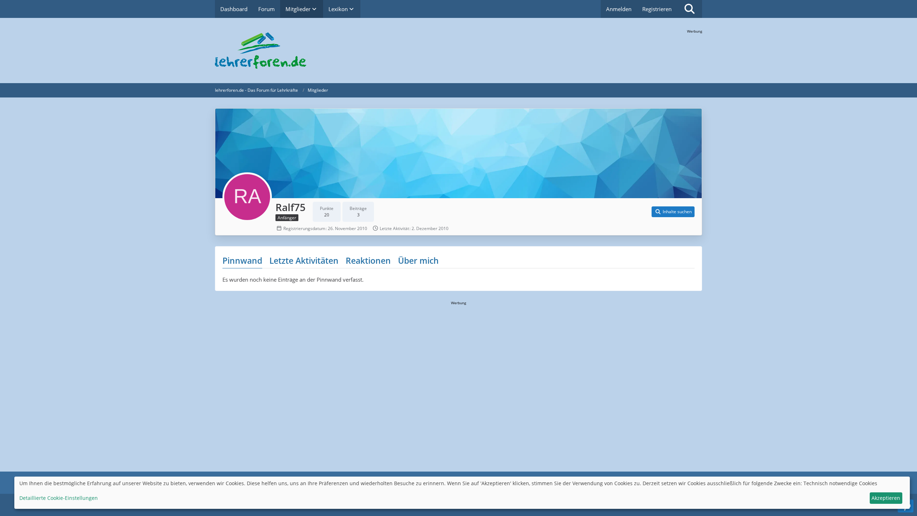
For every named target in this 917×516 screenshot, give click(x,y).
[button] (673, 211)
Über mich (418, 260)
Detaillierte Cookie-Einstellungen (58, 497)
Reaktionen (368, 260)
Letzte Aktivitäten (304, 260)
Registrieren (657, 9)
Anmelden (619, 9)
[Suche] (689, 9)
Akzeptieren (886, 497)
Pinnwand (242, 260)
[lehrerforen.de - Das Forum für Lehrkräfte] (458, 50)
